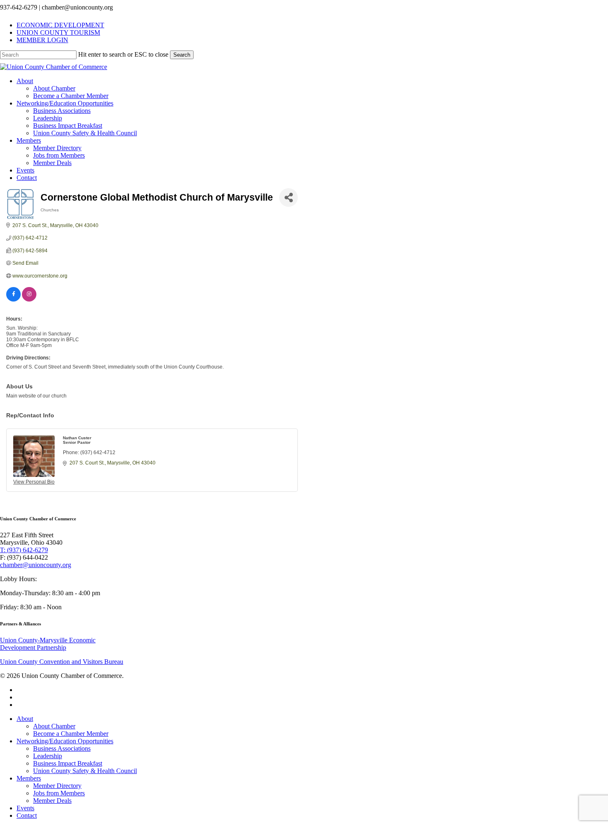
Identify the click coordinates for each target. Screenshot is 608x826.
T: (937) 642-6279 (24, 549)
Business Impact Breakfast (67, 763)
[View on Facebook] (13, 300)
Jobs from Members (59, 793)
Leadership (47, 755)
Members (29, 778)
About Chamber (54, 726)
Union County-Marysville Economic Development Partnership (48, 644)
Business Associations (62, 748)
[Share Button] (288, 197)
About (25, 718)
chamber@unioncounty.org (35, 564)
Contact (27, 815)
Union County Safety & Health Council (85, 770)
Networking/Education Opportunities (65, 741)
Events (25, 808)
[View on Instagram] (29, 300)
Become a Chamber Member (70, 733)
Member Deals (52, 800)
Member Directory (57, 785)
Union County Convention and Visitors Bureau (61, 661)
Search (181, 55)
